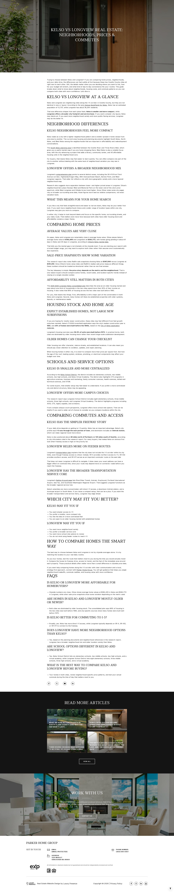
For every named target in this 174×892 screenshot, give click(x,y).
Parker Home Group (84, 570)
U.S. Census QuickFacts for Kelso (94, 105)
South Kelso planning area (61, 148)
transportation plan (63, 452)
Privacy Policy (116, 883)
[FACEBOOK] (131, 883)
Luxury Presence (70, 883)
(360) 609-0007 (122, 851)
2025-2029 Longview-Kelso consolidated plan (68, 286)
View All (87, 761)
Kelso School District (69, 375)
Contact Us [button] (87, 816)
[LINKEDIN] (141, 883)
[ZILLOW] (146, 883)
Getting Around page (64, 480)
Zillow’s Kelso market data (98, 242)
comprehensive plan (64, 174)
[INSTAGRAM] (136, 883)
